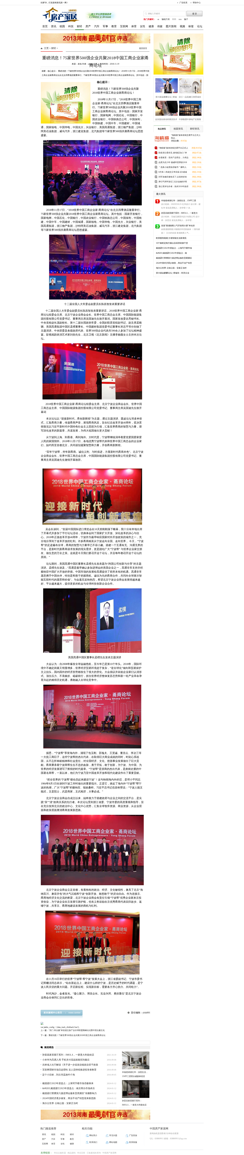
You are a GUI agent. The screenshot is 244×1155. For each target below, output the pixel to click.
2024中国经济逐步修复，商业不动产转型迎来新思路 (69, 1098)
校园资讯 (178, 129)
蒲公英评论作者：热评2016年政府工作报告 (173, 187)
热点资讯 (162, 129)
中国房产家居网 (109, 1153)
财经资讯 (194, 129)
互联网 (124, 26)
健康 (151, 26)
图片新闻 (171, 26)
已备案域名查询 (94, 1153)
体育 (134, 26)
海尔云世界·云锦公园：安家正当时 (60, 1103)
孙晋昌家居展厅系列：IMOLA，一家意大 (179, 213)
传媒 (160, 26)
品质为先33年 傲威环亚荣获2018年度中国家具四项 (173, 163)
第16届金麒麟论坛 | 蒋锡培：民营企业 (172, 273)
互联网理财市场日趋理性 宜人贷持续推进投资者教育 (69, 1070)
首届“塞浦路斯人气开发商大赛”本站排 (178, 225)
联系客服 (133, 1142)
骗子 (186, 19)
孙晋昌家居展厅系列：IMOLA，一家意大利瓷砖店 (68, 1055)
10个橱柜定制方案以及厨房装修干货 (172, 243)
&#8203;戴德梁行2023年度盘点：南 (171, 253)
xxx (180, 19)
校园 (62, 26)
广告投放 (133, 1135)
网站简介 (93, 1135)
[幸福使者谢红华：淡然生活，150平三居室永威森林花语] (135, 1060)
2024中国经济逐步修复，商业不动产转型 (174, 263)
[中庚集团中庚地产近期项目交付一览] (189, 108)
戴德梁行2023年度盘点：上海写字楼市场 (174, 248)
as (158, 19)
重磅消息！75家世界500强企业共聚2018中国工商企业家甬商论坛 (77, 1035)
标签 (191, 26)
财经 (79, 26)
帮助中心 (197, 2)
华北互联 (81, 1153)
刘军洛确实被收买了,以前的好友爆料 (173, 177)
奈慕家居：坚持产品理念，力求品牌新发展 (173, 158)
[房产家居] (61, 23)
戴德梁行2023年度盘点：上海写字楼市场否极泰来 (67, 1083)
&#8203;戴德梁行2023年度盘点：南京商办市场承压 (68, 1088)
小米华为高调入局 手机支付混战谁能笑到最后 (65, 1060)
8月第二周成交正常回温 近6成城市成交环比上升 (173, 172)
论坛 (199, 26)
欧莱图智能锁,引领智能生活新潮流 (171, 238)
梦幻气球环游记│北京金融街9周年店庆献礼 (173, 182)
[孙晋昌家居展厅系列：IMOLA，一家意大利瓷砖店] (135, 1089)
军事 (105, 26)
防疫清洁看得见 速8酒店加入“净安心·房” (173, 153)
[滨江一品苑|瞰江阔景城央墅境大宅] (189, 85)
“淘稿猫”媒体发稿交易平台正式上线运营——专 (173, 148)
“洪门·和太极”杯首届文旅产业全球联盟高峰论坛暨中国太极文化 (77, 1030)
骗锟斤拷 (166, 19)
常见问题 (113, 1135)
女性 (142, 26)
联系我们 (93, 1142)
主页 (46, 48)
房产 (88, 26)
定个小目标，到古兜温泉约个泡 (58, 1074)
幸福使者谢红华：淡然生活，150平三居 (178, 200)
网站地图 (113, 1142)
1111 (174, 19)
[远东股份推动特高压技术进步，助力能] (166, 108)
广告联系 (183, 2)
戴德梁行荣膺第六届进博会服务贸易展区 (174, 258)
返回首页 (143, 48)
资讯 (53, 26)
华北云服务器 (60, 1153)
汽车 (96, 26)
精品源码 (72, 1153)
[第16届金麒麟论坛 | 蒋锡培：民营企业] (166, 85)
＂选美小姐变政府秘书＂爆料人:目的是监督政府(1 (173, 168)
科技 (71, 26)
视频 (182, 26)
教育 (114, 26)
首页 (45, 26)
